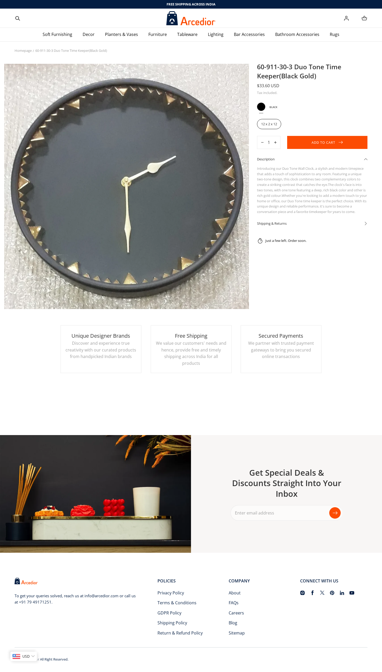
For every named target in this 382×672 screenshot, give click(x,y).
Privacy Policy (170, 593)
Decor (89, 34)
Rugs (334, 34)
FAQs (234, 603)
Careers (236, 613)
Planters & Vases (121, 34)
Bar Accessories (249, 34)
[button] (18, 18)
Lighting (215, 34)
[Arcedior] (191, 18)
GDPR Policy (169, 613)
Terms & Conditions (176, 603)
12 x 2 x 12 (269, 124)
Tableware (187, 34)
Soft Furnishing (57, 34)
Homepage (23, 50)
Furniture (157, 34)
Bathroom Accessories (297, 34)
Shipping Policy (172, 623)
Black (261, 107)
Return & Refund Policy (180, 633)
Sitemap (237, 633)
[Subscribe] (335, 513)
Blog (233, 623)
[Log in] (346, 18)
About (235, 593)
